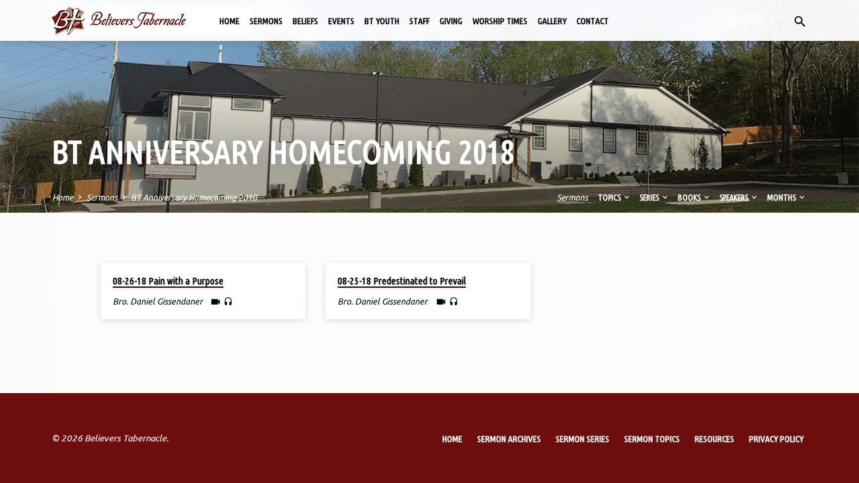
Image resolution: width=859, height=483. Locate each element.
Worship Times (499, 20)
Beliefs (305, 20)
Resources (714, 438)
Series (650, 197)
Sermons (266, 20)
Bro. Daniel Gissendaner (158, 301)
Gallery (552, 20)
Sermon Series (582, 438)
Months (782, 197)
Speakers (734, 197)
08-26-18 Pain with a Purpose (168, 280)
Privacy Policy (776, 438)
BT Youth (381, 20)
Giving (451, 20)
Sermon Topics (652, 438)
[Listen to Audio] (228, 302)
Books (690, 197)
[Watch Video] (215, 301)
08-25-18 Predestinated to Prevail (402, 280)
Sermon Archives (509, 438)
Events (341, 20)
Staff (419, 20)
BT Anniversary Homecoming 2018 (194, 197)
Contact (592, 20)
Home (229, 20)
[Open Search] (800, 21)
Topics (610, 197)
